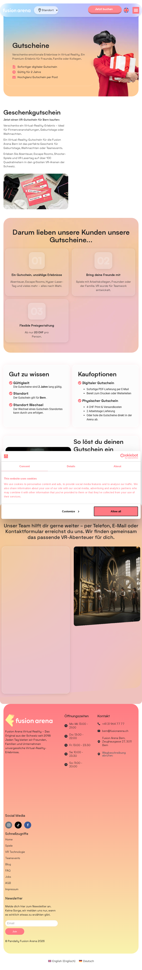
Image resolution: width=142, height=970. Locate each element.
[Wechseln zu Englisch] (126, 10)
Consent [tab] (24, 466)
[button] (135, 10)
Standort (48, 10)
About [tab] (117, 466)
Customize (68, 511)
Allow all (116, 511)
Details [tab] (71, 466)
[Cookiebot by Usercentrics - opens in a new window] (123, 456)
